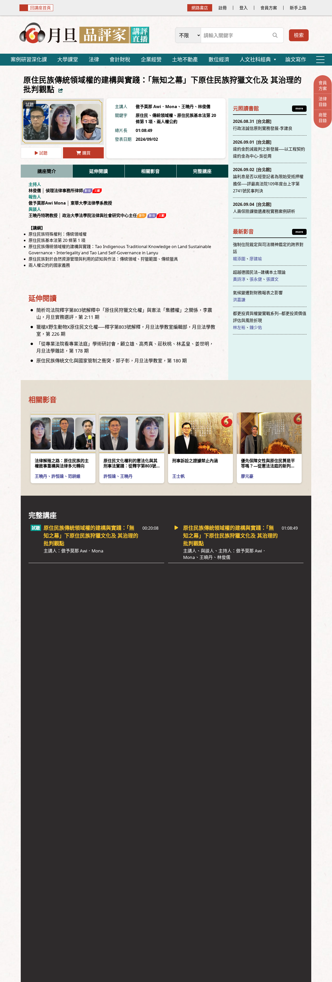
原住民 (142, 115)
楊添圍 (239, 259)
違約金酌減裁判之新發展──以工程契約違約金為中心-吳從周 (269, 149)
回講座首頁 (40, 8)
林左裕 (239, 327)
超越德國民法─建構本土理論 (259, 272)
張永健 (256, 279)
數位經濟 (219, 59)
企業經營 (151, 59)
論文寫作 (295, 59)
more (299, 108)
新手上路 (298, 8)
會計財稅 (119, 59)
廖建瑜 (256, 259)
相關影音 (150, 171)
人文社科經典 (255, 59)
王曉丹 (187, 106)
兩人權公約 (167, 121)
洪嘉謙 (239, 300)
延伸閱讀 (98, 171)
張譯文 (272, 279)
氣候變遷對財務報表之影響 (258, 293)
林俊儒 (204, 106)
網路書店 (199, 8)
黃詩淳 (239, 279)
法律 (94, 59)
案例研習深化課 (29, 59)
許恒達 (57, 476)
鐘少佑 (256, 327)
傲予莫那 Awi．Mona (156, 106)
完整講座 (202, 171)
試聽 (43, 153)
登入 (243, 8)
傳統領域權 (162, 115)
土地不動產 (185, 59)
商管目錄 (323, 117)
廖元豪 (247, 476)
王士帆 (178, 476)
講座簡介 (46, 171)
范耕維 (74, 476)
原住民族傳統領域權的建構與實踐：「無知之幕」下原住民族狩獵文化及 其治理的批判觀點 (91, 539)
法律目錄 (323, 101)
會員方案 (268, 8)
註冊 (222, 8)
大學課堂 (67, 59)
